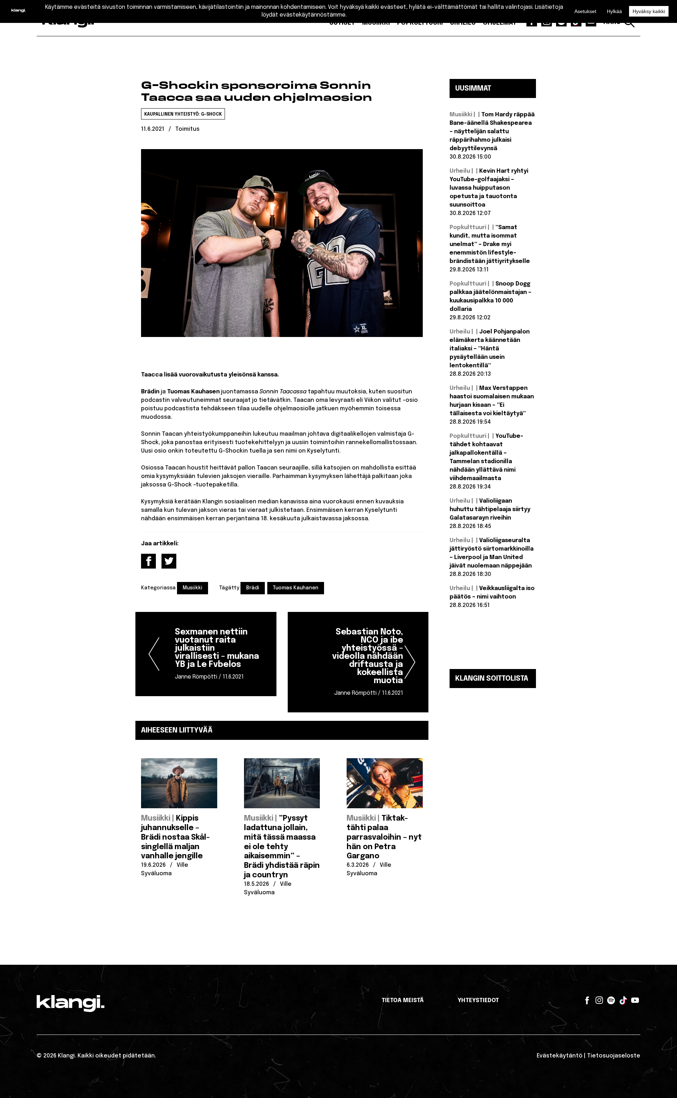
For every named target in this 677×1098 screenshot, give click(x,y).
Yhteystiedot (478, 1001)
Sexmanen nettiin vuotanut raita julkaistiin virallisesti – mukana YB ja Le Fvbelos (217, 654)
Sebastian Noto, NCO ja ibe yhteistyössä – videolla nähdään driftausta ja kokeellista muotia (367, 662)
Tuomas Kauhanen (295, 587)
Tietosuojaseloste (613, 1056)
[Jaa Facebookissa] (148, 561)
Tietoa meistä (403, 1001)
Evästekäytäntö (560, 1056)
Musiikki (192, 587)
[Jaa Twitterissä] (168, 561)
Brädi (252, 587)
